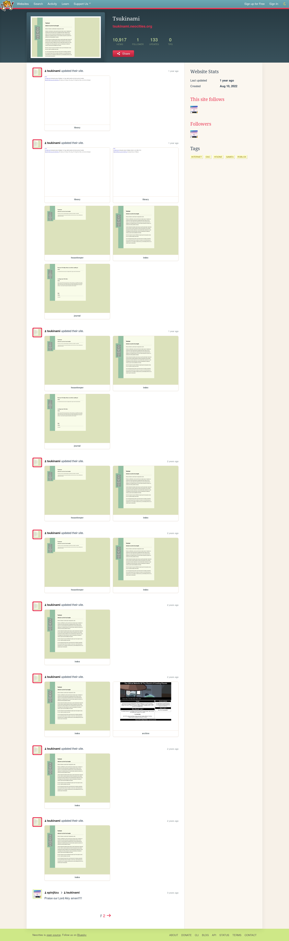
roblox (241, 156)
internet (196, 156)
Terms (236, 935)
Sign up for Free (254, 4)
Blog (205, 935)
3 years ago (173, 892)
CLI (197, 935)
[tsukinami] (37, 72)
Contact (251, 935)
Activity (52, 4)
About (173, 935)
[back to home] (7, 5)
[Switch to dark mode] (285, 4)
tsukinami (53, 70)
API (214, 935)
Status (224, 935)
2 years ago (173, 461)
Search (38, 4)
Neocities (37, 935)
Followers (200, 124)
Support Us (81, 4)
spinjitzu (53, 892)
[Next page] (108, 915)
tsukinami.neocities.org (132, 26)
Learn (65, 4)
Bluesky (82, 935)
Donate (186, 935)
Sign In (273, 4)
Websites (23, 4)
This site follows (207, 99)
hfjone (218, 156)
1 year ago (173, 70)
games (230, 156)
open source (54, 935)
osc (208, 156)
